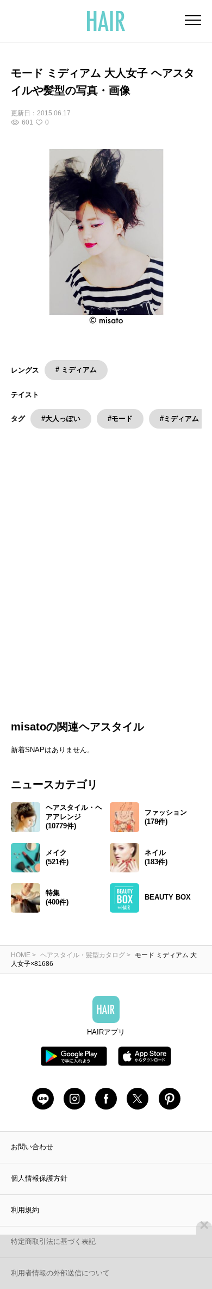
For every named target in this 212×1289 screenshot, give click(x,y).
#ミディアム (179, 418)
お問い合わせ (32, 1158)
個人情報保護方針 (39, 1190)
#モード (120, 418)
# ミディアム (76, 369)
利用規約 (25, 1221)
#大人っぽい (60, 418)
